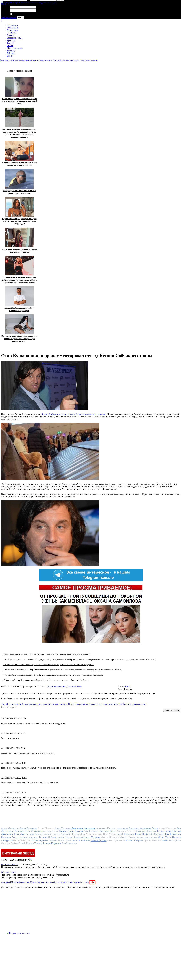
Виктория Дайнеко (125, 831)
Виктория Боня (107, 831)
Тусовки (11, 40)
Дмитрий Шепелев (70, 834)
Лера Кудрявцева (81, 837)
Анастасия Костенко (106, 828)
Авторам (5, 882)
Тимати (38, 843)
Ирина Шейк (141, 834)
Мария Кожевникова (146, 837)
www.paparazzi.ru (9, 864)
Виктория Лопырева (146, 831)
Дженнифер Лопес (10, 834)
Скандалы (12, 32)
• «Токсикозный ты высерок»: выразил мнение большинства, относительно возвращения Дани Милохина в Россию (62, 670)
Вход (9, 56)
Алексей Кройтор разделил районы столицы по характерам (19, 309)
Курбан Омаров (64, 837)
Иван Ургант (109, 834)
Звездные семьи (14, 38)
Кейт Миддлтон (156, 834)
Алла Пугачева (63, 828)
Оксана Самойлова (81, 840)
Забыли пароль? (9, 17)
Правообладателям (20, 882)
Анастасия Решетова (128, 828)
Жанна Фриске (95, 834)
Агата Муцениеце (10, 828)
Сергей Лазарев (26, 843)
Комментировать (171, 710)
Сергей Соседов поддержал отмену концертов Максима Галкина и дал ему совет (107, 704)
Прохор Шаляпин (152, 840)
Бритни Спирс (66, 831)
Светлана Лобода (9, 843)
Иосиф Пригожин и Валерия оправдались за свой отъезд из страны (34, 704)
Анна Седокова (16, 831)
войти (20, 17)
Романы (11, 35)
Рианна (164, 840)
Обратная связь (8, 872)
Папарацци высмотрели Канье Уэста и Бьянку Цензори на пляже (19, 192)
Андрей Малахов (167, 828)
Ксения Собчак (74, 686)
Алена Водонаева (28, 828)
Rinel (127, 686)
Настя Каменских (21, 840)
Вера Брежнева (91, 831)
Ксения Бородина (28, 837)
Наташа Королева (39, 840)
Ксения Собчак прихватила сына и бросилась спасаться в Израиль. (74, 414)
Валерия (79, 831)
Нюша (68, 840)
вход (3, 4)
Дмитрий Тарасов (50, 834)
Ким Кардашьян (173, 834)
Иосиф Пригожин (125, 834)
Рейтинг (11, 53)
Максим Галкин (128, 837)
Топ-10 (10, 43)
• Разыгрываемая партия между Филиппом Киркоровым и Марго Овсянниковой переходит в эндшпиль (47, 654)
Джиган (24, 834)
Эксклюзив (12, 25)
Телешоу (11, 50)
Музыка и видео (15, 48)
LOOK (10, 45)
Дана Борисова (173, 831)
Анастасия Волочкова (83, 828)
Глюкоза (161, 831)
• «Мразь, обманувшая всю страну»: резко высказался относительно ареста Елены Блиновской (53, 675)
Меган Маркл (164, 837)
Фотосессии (12, 27)
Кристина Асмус (9, 837)
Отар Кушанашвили (56, 686)
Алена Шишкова (46, 828)
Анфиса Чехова (50, 831)
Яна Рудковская (69, 843)
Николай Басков (56, 840)
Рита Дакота (175, 840)
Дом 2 (83, 834)
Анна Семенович (33, 831)
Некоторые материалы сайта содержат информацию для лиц (62, 882)
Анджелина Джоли (148, 828)
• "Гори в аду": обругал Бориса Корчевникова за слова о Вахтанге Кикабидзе (45, 680)
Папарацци (12, 30)
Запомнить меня (20, 14)
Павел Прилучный (116, 840)
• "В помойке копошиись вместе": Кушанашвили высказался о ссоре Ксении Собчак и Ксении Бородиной (48, 665)
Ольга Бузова (98, 840)
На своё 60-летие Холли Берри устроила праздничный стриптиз (19, 250)
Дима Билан (35, 834)
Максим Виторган (110, 837)
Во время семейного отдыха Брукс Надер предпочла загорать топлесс (19, 164)
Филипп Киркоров (52, 843)
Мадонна (95, 837)
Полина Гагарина (134, 840)
